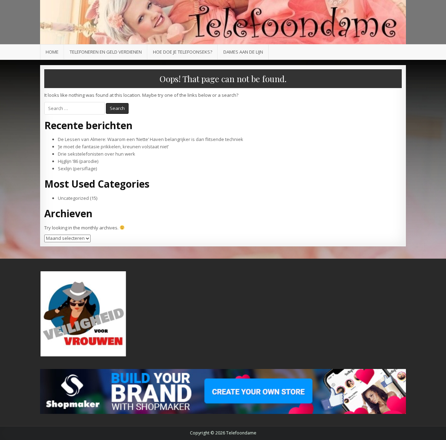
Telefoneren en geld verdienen (106, 52)
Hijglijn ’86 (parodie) (78, 161)
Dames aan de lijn (243, 52)
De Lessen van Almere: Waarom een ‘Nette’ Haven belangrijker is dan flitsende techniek (150, 139)
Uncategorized (73, 198)
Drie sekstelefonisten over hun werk (96, 154)
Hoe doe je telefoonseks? (182, 52)
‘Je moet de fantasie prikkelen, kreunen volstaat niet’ (113, 146)
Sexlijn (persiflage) (77, 168)
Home (52, 52)
